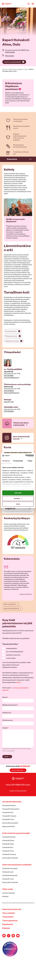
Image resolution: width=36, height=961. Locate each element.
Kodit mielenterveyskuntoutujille (16, 833)
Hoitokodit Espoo (8, 840)
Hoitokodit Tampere (9, 854)
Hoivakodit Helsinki (9, 805)
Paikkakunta (7, 713)
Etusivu (4, 69)
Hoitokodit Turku (8, 851)
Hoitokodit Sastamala (9, 875)
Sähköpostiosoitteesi (10, 705)
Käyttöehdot (7, 924)
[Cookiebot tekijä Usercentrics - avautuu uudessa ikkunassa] (25, 455)
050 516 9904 (9, 391)
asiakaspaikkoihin (11, 648)
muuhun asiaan (11, 658)
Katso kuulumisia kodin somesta (21, 438)
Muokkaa (17, 498)
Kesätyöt (5, 896)
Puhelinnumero (7, 720)
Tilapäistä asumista (12, 341)
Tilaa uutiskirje (8, 913)
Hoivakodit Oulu (7, 812)
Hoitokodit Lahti (7, 872)
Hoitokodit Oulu (7, 847)
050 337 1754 (9, 402)
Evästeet (6, 928)
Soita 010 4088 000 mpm (18, 785)
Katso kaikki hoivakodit (10, 823)
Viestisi (5, 728)
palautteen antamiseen (13, 655)
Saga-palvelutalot (8, 826)
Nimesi (5, 697)
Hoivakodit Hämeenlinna (10, 809)
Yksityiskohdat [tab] (18, 461)
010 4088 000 (24, 766)
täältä (18, 682)
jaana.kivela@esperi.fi (11, 377)
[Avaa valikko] (33, 4)
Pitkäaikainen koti (11, 336)
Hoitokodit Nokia (8, 844)
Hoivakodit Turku (8, 819)
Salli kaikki (18, 493)
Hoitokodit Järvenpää (9, 868)
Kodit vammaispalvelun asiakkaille (16, 865)
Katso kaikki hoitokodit (10, 858)
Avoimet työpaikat (8, 893)
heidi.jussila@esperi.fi (11, 393)
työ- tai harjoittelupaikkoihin (14, 652)
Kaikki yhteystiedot (18, 791)
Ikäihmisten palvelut (16, 69)
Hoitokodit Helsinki (8, 837)
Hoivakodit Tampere (9, 816)
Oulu (26, 69)
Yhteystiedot (9, 56)
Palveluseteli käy (11, 331)
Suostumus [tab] (6, 461)
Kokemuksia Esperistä (11, 909)
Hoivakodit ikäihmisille (11, 802)
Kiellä (18, 504)
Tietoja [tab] (30, 461)
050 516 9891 (8, 375)
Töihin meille (7, 889)
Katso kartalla (10, 52)
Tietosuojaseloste (10, 921)
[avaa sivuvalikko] (30, 159)
